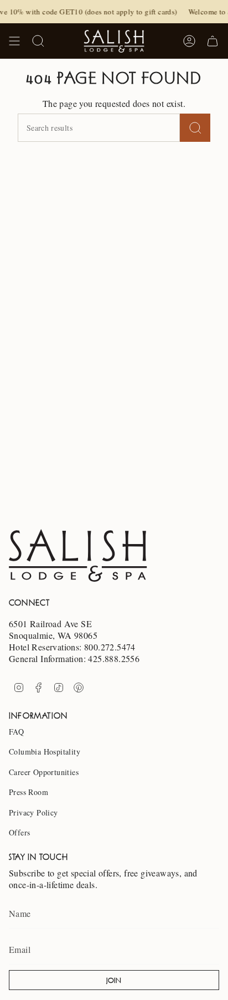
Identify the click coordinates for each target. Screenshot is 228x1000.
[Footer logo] (78, 555)
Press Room (28, 792)
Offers (19, 832)
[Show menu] (14, 41)
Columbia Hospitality (44, 751)
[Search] (195, 128)
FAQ (16, 731)
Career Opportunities (44, 772)
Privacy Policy (33, 812)
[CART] (212, 41)
